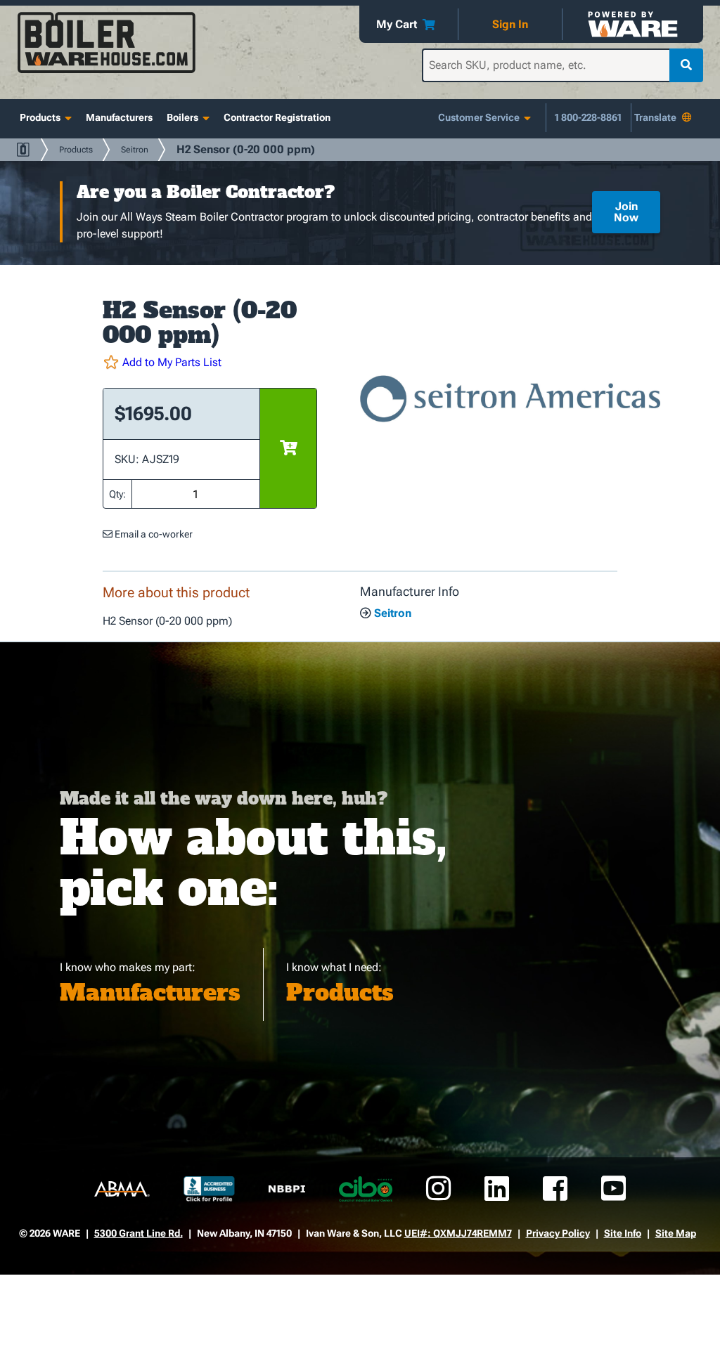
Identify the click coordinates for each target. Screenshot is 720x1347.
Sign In (510, 24)
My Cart (396, 24)
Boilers (182, 117)
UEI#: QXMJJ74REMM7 (458, 1233)
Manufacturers (119, 117)
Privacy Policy (558, 1233)
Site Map (675, 1233)
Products (40, 117)
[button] (210, 362)
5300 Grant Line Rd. (138, 1233)
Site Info (622, 1233)
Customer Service (479, 117)
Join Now (626, 212)
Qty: (117, 494)
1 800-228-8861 (588, 117)
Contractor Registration (277, 117)
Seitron (134, 150)
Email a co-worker (152, 534)
